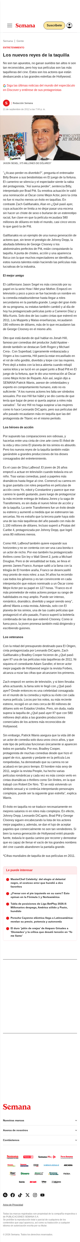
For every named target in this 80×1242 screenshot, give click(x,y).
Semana (8, 40)
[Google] (5, 1195)
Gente (20, 40)
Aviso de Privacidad (17, 1205)
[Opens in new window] (12, 1195)
